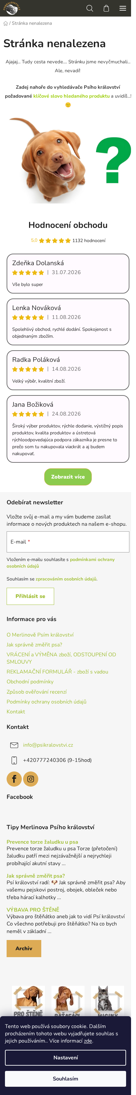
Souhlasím (65, 1078)
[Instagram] (30, 779)
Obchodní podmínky (30, 681)
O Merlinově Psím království (40, 635)
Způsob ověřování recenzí (37, 692)
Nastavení (65, 1057)
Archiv (24, 948)
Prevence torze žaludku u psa (42, 842)
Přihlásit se (30, 596)
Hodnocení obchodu (68, 225)
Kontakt (16, 711)
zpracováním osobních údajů (66, 579)
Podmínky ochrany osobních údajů (46, 701)
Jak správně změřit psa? (34, 644)
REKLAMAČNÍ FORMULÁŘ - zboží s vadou (57, 671)
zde (88, 1041)
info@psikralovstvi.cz (48, 745)
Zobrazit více (68, 477)
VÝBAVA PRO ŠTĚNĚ (33, 910)
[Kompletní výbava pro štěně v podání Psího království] (28, 1002)
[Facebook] (14, 779)
